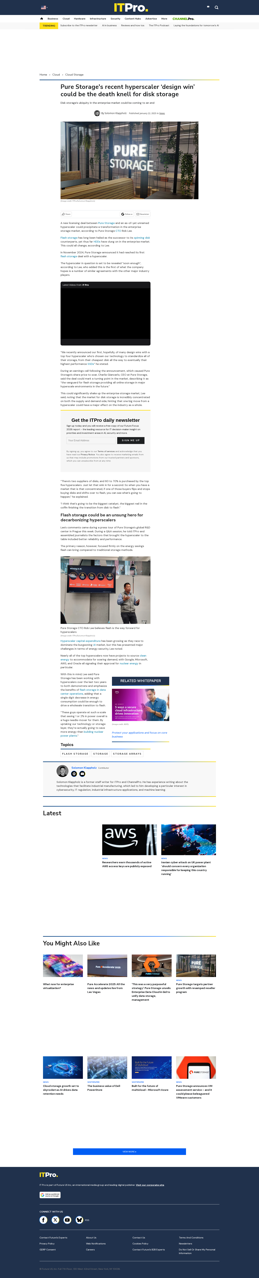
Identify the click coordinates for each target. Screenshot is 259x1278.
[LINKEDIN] (74, 773)
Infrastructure (98, 18)
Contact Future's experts (53, 1237)
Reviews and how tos (132, 25)
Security (115, 18)
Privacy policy (47, 1243)
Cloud (66, 18)
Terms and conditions (191, 1237)
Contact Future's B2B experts (148, 1249)
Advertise (151, 18)
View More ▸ (129, 1151)
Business (53, 18)
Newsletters (185, 1243)
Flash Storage (75, 753)
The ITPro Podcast (159, 25)
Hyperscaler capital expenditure (81, 641)
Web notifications (96, 1243)
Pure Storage (106, 223)
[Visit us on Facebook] (43, 1220)
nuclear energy (129, 663)
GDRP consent (48, 1249)
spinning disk (142, 238)
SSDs (91, 364)
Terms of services (106, 451)
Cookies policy (140, 1243)
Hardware (79, 18)
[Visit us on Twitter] (55, 1220)
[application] (105, 313)
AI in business (109, 25)
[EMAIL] (83, 773)
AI (94, 645)
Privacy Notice (88, 454)
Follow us (128, 214)
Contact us (138, 1237)
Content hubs (133, 18)
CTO (118, 231)
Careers (90, 1249)
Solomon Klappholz (116, 113)
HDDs (97, 241)
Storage (100, 753)
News (162, 113)
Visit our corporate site (150, 1185)
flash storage (69, 256)
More (164, 18)
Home (43, 74)
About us (91, 1237)
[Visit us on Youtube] (67, 1220)
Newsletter (144, 214)
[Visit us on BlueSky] (78, 1220)
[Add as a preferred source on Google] (50, 1195)
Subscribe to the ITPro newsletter (79, 25)
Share (67, 214)
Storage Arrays (127, 753)
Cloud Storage (74, 74)
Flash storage (69, 238)
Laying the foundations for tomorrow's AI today (200, 25)
